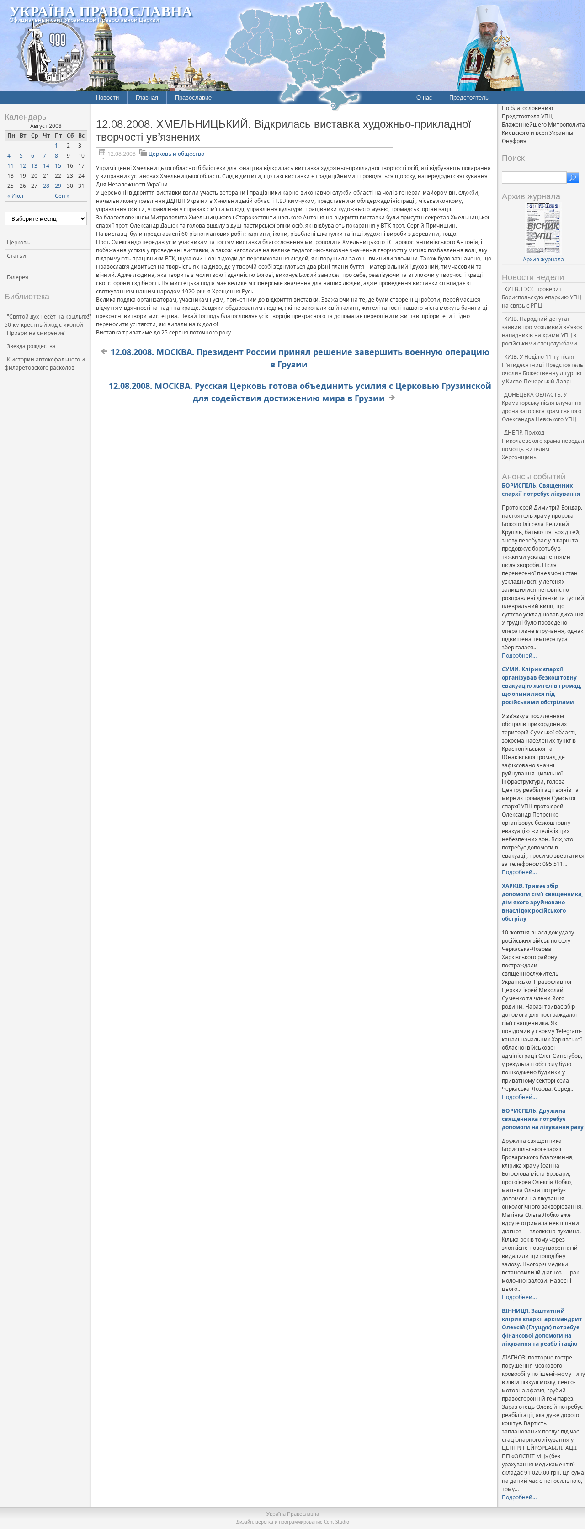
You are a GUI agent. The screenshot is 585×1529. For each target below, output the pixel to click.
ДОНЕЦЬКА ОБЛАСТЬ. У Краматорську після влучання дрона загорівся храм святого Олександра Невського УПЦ (542, 407)
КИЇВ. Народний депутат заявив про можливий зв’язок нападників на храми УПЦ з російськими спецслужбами (542, 331)
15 (58, 166)
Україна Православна (100, 10)
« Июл (15, 196)
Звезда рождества (31, 346)
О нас (424, 97)
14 (46, 166)
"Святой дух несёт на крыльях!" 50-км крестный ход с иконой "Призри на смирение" (48, 325)
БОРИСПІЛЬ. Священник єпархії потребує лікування (541, 490)
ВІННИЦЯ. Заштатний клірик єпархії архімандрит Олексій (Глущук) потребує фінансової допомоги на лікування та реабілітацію (542, 1327)
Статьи (16, 256)
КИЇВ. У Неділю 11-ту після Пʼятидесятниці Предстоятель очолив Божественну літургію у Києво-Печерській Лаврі (542, 369)
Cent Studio (336, 1521)
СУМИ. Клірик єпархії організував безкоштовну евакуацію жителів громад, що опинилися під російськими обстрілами (541, 685)
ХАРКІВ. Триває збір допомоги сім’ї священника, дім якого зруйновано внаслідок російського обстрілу (542, 902)
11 (10, 166)
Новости (107, 97)
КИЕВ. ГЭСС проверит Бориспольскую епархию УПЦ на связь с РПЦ (541, 297)
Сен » (62, 196)
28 (46, 186)
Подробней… (519, 655)
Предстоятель (469, 97)
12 (23, 166)
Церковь (18, 242)
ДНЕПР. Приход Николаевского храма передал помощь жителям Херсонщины (543, 445)
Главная (147, 97)
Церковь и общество (176, 154)
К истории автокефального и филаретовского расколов (45, 364)
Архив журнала (543, 259)
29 (58, 186)
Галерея (17, 277)
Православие (193, 97)
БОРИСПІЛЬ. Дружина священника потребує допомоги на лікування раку (543, 1119)
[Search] (573, 177)
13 (34, 166)
